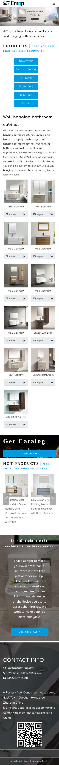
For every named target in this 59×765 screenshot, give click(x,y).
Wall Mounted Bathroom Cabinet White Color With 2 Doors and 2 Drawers (16, 333)
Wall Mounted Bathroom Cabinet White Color (16, 249)
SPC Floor (26, 95)
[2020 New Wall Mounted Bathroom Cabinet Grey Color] (43, 191)
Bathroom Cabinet (26, 69)
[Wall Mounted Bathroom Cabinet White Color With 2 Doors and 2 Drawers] (16, 317)
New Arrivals (26, 61)
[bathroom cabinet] (29, 16)
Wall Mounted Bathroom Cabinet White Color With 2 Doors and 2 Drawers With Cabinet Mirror (43, 291)
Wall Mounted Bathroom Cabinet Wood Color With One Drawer (43, 249)
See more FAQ (28, 632)
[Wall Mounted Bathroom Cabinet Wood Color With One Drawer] (43, 233)
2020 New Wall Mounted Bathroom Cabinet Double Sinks (16, 207)
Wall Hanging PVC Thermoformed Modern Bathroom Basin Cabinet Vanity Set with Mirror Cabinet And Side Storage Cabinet (16, 417)
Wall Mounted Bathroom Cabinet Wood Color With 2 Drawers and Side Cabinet (16, 291)
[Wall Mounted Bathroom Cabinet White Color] (16, 233)
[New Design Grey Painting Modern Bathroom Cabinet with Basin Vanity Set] (20, 485)
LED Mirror (26, 78)
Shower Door (26, 86)
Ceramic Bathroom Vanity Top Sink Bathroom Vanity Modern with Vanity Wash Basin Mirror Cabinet (43, 375)
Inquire (12, 214)
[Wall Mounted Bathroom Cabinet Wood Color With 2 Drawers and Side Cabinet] (16, 275)
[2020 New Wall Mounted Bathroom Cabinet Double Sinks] (16, 191)
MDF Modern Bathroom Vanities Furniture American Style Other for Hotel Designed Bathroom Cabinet (16, 375)
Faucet (26, 103)
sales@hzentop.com (21, 667)
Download (28, 454)
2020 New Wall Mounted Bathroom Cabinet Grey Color (43, 207)
